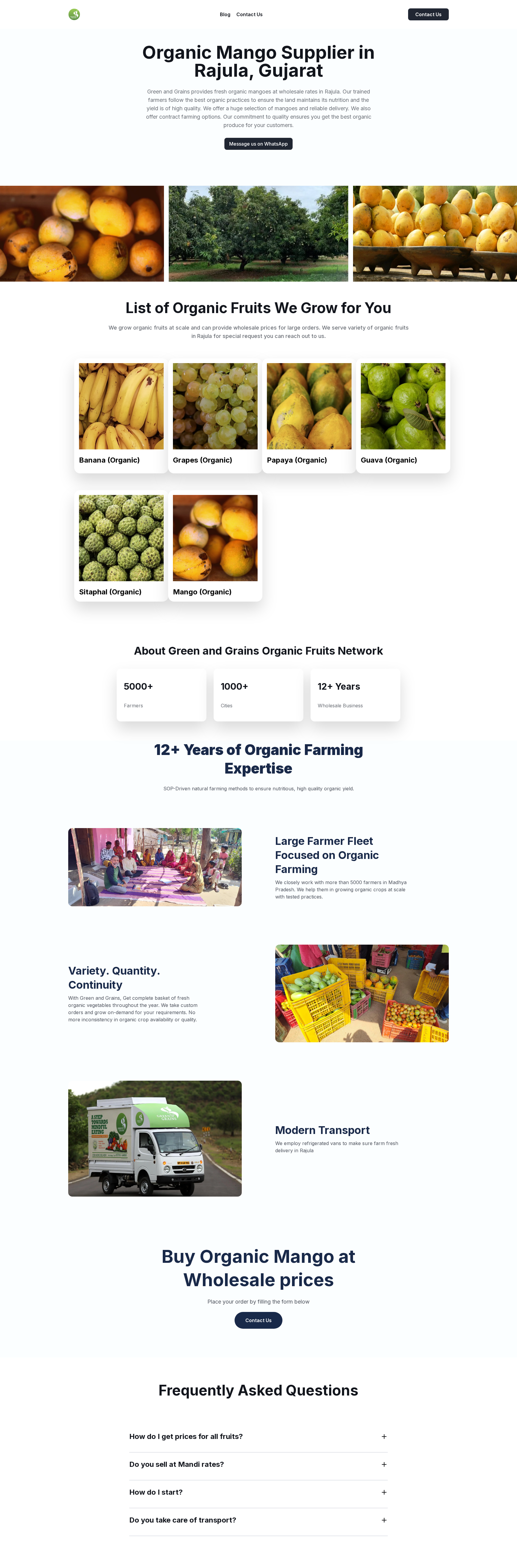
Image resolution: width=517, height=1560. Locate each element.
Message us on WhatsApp (258, 144)
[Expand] (384, 1436)
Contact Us (428, 14)
